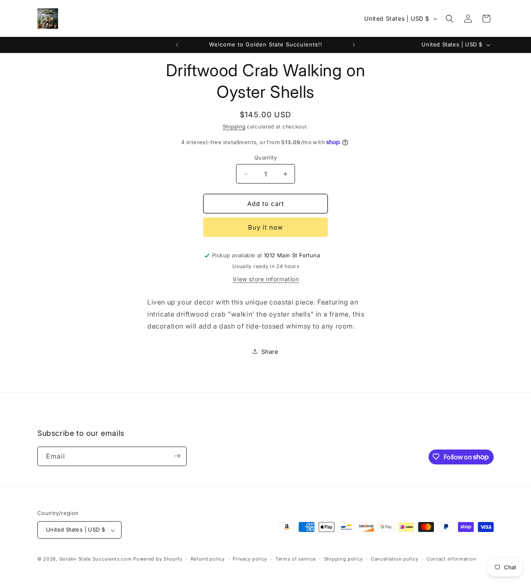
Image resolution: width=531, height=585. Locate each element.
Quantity (265, 157)
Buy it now (265, 227)
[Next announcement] (354, 45)
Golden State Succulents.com (95, 559)
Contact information (451, 559)
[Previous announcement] (177, 45)
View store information (266, 279)
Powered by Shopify (158, 559)
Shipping (234, 126)
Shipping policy (343, 559)
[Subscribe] (177, 456)
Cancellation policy (394, 559)
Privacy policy (250, 559)
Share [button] (269, 351)
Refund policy (208, 559)
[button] (450, 19)
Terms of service (295, 559)
